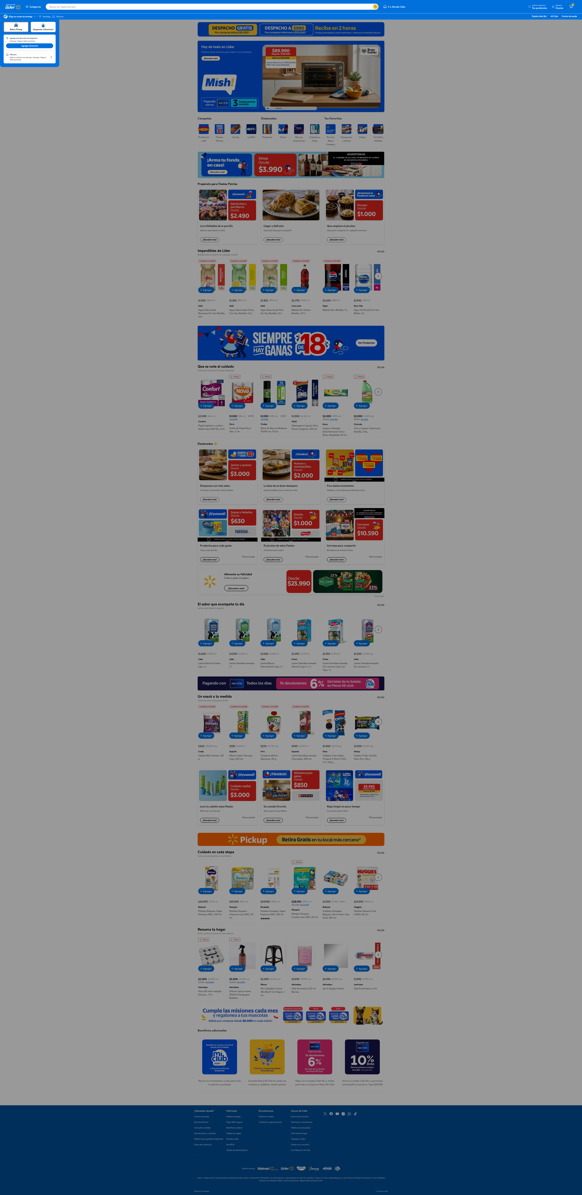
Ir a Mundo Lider (396, 6)
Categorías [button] (35, 6)
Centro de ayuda (569, 16)
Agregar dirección (29, 45)
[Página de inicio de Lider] (12, 6)
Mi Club (554, 16)
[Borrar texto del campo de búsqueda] (371, 7)
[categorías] (375, 6)
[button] (537, 6)
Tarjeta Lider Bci (539, 16)
